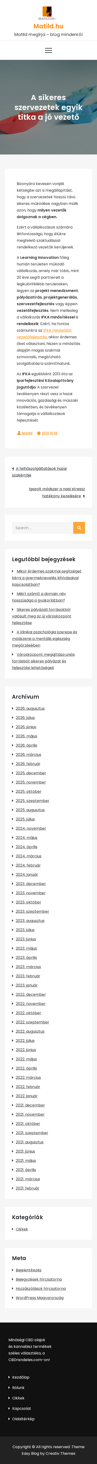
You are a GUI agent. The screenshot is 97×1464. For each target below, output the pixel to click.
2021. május (26, 1160)
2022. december (31, 994)
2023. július (25, 930)
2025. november (31, 782)
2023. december (31, 883)
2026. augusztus (30, 708)
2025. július (25, 819)
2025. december (31, 773)
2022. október (28, 1013)
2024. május (26, 837)
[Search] (79, 528)
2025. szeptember (32, 800)
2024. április (26, 847)
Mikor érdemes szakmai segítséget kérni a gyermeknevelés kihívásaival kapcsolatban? (46, 578)
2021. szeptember (32, 1133)
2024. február (28, 865)
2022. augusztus (30, 1031)
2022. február (28, 1086)
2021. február (27, 1188)
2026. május (26, 736)
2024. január (27, 874)
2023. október (28, 902)
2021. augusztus (30, 1142)
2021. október (28, 1123)
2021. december (30, 1105)
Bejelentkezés (28, 1270)
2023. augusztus (30, 920)
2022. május (26, 1059)
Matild (27, 433)
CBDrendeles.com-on (28, 1360)
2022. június (26, 1050)
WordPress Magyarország (40, 1298)
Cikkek (22, 1229)
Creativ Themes (60, 1453)
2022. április (26, 1068)
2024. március (28, 856)
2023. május (26, 948)
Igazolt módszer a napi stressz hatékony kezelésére (57, 492)
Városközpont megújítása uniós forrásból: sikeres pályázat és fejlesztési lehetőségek (43, 661)
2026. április (26, 745)
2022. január (27, 1096)
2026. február (28, 764)
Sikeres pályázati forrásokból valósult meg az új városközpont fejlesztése (41, 616)
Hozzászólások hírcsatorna (41, 1288)
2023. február (28, 976)
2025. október (28, 791)
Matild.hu (48, 26)
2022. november (31, 1003)
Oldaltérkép (23, 1419)
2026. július (25, 717)
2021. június (25, 1151)
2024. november (31, 828)
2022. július (25, 1040)
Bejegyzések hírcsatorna (39, 1279)
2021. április (26, 1170)
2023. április (26, 957)
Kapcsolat (21, 1408)
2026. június (26, 727)
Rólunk (18, 1387)
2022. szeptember (32, 1022)
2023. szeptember (32, 911)
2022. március (28, 1077)
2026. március (28, 754)
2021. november (30, 1114)
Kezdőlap (20, 1377)
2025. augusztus (30, 810)
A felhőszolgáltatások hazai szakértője (39, 472)
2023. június (26, 939)
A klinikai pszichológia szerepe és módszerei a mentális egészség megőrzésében (44, 638)
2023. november (31, 893)
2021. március (28, 1179)
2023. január (27, 985)
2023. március (28, 967)
